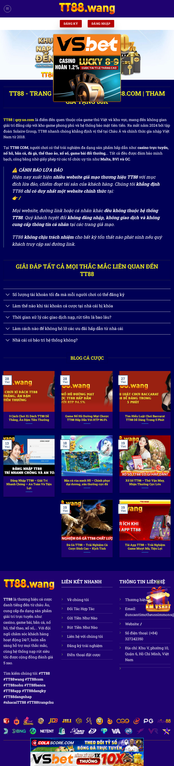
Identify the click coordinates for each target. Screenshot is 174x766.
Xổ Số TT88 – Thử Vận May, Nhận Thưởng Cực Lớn (145, 482)
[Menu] (7, 8)
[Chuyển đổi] (7, 295)
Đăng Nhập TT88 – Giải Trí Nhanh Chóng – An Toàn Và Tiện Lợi (29, 484)
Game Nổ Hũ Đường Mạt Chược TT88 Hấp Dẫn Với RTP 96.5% (87, 418)
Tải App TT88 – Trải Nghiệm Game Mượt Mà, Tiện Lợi (145, 546)
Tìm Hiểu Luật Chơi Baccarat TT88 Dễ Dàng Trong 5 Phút (145, 418)
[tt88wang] (87, 8)
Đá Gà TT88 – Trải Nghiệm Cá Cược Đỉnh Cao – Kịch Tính (87, 546)
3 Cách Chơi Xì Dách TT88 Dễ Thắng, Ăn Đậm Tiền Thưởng (29, 418)
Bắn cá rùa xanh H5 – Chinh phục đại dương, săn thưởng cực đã (87, 482)
